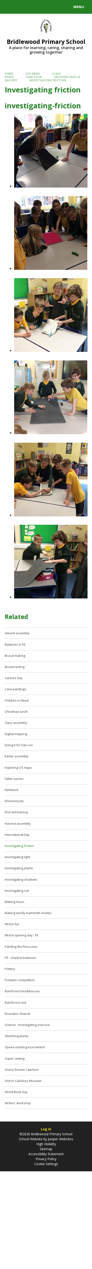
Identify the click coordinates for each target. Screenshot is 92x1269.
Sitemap (46, 1149)
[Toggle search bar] (9, 7)
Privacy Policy (46, 1159)
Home (9, 73)
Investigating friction (47, 80)
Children (32, 73)
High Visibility (46, 1144)
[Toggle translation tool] (21, 7)
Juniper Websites (60, 1139)
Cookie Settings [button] (46, 1164)
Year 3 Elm (34, 77)
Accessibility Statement (46, 1154)
